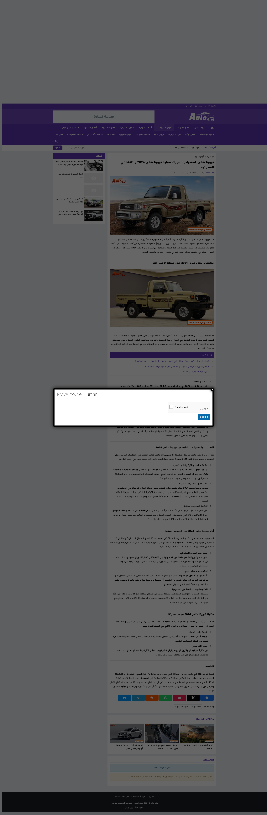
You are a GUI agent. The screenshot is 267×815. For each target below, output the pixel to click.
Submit (204, 417)
